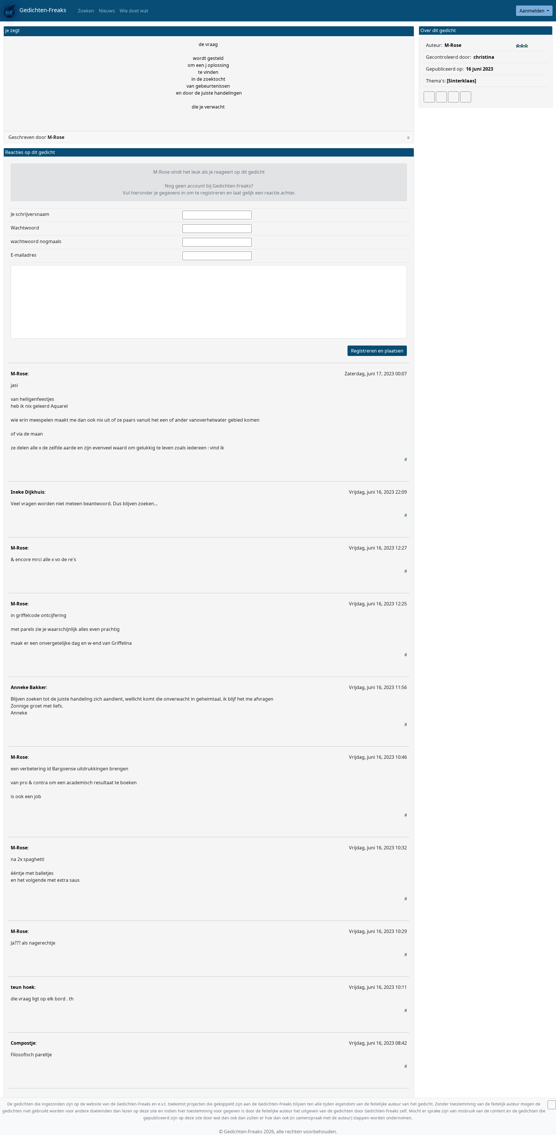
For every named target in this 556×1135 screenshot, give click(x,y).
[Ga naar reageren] (441, 96)
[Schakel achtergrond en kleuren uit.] (407, 31)
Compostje (23, 1043)
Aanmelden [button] (533, 11)
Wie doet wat (134, 11)
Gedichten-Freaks (40, 10)
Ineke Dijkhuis (27, 492)
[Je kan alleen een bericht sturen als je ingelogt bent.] (465, 97)
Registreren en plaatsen (377, 351)
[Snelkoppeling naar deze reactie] (406, 459)
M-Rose (19, 373)
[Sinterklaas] (461, 81)
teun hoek (22, 987)
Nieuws (107, 11)
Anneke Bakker (28, 687)
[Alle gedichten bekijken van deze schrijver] (453, 96)
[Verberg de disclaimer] (552, 1104)
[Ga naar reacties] (429, 96)
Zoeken (85, 11)
